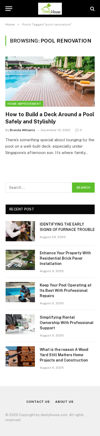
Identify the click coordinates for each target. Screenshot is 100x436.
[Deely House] (50, 8)
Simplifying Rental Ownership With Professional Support (67, 322)
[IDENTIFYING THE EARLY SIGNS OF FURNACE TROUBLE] (20, 231)
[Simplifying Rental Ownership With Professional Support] (20, 324)
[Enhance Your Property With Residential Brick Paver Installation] (20, 260)
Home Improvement (24, 103)
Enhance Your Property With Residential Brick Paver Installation (65, 258)
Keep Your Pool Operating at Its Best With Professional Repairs (65, 290)
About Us (64, 402)
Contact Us (38, 402)
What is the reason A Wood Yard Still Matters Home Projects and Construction (64, 354)
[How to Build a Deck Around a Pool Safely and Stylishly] (50, 81)
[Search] (92, 9)
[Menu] (8, 9)
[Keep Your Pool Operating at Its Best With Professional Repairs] (20, 292)
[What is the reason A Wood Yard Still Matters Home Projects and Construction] (20, 356)
